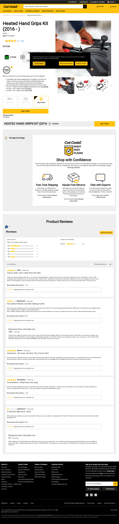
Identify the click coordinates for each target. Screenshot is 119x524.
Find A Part (21, 477)
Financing (4, 481)
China (32, 503)
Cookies (99, 503)
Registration (84, 2)
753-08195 (28, 88)
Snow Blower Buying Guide (26, 479)
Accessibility (55, 481)
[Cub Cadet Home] (11, 6)
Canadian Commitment (8, 474)
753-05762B (28, 90)
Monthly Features (6, 472)
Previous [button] (56, 85)
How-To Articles (6, 469)
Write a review (107, 233)
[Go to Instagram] (91, 495)
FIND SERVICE (72, 2)
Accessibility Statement (98, 2)
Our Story (4, 467)
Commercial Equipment (32, 11)
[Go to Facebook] (87, 495)
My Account (54, 472)
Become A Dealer (40, 472)
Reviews (55, 124)
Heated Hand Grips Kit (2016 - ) (34, 15)
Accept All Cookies (81, 63)
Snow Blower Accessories (18, 15)
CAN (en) (111, 2)
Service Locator (22, 474)
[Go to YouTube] (95, 495)
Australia (25, 503)
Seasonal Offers (6, 477)
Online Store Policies (109, 503)
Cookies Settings (39, 63)
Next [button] (111, 85)
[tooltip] (9, 227)
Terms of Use (114, 510)
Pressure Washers (48, 11)
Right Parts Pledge (40, 477)
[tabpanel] (83, 48)
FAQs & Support (56, 477)
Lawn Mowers (7, 11)
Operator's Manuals (23, 469)
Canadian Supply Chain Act (59, 484)
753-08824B (44, 87)
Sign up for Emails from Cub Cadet (101, 471)
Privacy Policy (110, 471)
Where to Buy (38, 467)
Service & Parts (60, 11)
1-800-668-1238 (100, 197)
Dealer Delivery (39, 469)
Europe (19, 503)
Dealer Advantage (40, 474)
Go (115, 484)
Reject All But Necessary (66, 63)
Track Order (54, 469)
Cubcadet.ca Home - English (9, 484)
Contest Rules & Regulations (59, 479)
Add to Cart (25, 111)
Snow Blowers (18, 11)
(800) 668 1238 (55, 467)
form (101, 473)
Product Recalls (22, 467)
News (3, 479)
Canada (12, 503)
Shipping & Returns (57, 474)
